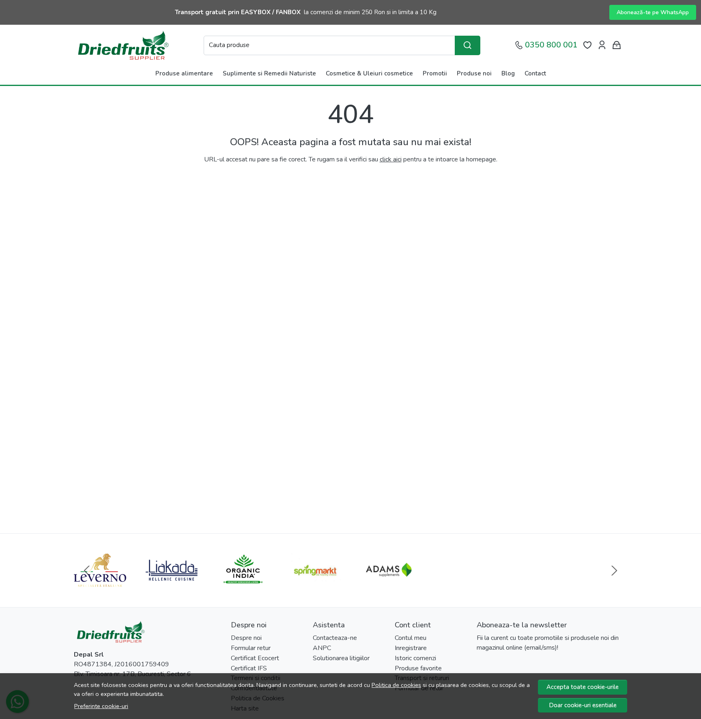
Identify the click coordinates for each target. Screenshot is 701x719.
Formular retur (251, 648)
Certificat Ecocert (255, 658)
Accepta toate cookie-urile (582, 687)
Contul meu (410, 637)
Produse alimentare (184, 73)
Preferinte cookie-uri (101, 706)
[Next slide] (614, 570)
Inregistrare (411, 648)
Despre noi (246, 637)
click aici (391, 159)
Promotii (435, 73)
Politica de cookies (396, 685)
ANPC (322, 648)
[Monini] (529, 585)
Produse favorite (418, 668)
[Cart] (616, 45)
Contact (535, 73)
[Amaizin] (601, 585)
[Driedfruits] (122, 45)
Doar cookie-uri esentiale (583, 705)
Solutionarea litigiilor (341, 658)
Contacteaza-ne (335, 637)
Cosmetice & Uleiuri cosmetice (369, 73)
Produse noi (474, 73)
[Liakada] (172, 585)
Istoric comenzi (415, 658)
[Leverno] (100, 585)
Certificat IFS (249, 668)
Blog (508, 73)
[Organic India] (243, 585)
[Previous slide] (86, 570)
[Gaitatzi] (458, 585)
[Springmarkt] (315, 585)
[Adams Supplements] (386, 585)
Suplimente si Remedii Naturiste (269, 73)
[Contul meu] (602, 45)
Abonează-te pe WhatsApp (653, 12)
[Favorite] (587, 45)
